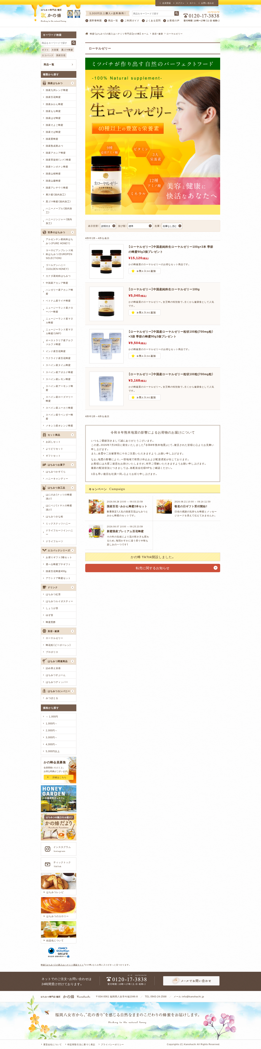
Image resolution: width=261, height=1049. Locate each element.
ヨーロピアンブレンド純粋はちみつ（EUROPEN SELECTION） (59, 254)
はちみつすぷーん (56, 675)
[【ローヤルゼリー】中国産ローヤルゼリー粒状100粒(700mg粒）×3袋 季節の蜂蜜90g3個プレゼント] (106, 361)
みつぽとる (52, 698)
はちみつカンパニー (59, 691)
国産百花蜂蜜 (53, 97)
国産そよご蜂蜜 (54, 125)
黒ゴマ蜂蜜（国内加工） (58, 201)
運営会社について (52, 1044)
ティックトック (62, 864)
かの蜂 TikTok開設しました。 (153, 556)
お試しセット (53, 441)
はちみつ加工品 (56, 487)
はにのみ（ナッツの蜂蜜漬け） (59, 496)
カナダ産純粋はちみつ (58, 275)
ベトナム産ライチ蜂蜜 (58, 300)
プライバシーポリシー (112, 1044)
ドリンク (53, 587)
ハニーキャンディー (57, 478)
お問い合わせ (207, 2)
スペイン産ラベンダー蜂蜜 (59, 416)
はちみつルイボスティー (59, 601)
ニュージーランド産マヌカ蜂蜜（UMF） (59, 331)
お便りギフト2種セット (59, 557)
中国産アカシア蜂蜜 (57, 282)
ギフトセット (53, 455)
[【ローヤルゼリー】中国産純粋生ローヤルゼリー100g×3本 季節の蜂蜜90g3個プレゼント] (106, 276)
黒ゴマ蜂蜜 (67, 49)
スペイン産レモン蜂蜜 (58, 379)
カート (193, 2)
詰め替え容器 (53, 668)
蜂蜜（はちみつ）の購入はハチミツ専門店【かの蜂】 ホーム (119, 33)
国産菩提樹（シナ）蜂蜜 (58, 159)
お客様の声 (173, 20)
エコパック (47, 55)
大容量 (55, 49)
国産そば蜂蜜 (53, 131)
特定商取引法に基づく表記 (81, 1044)
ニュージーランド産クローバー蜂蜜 (59, 309)
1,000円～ (51, 723)
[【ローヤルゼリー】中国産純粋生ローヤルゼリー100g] (106, 319)
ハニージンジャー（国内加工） (59, 221)
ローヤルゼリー (54, 638)
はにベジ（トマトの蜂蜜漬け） (59, 507)
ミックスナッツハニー (58, 523)
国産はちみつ (55, 83)
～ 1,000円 (52, 716)
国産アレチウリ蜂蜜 (57, 187)
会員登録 (166, 2)
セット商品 (54, 434)
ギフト (45, 49)
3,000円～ (51, 737)
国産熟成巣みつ (54, 145)
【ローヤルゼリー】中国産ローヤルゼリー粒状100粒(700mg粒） (171, 374)
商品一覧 (113, 20)
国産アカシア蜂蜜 (56, 152)
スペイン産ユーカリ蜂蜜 (59, 407)
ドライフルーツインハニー (59, 532)
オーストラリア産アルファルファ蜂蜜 (59, 342)
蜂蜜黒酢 (51, 622)
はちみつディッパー (57, 682)
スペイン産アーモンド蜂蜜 (59, 388)
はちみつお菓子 (56, 464)
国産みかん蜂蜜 (54, 104)
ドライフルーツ (54, 541)
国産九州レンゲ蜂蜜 (57, 90)
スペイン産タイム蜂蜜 (58, 365)
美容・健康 (157, 33)
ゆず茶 (49, 615)
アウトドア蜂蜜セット (58, 578)
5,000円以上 (53, 751)
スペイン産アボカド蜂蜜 (59, 372)
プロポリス (52, 652)
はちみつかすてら (56, 471)
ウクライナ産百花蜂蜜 (58, 358)
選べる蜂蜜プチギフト (58, 564)
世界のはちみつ (56, 232)
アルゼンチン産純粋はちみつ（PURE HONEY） (59, 241)
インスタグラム (62, 849)
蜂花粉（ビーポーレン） (58, 645)
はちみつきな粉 (54, 516)
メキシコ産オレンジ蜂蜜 (59, 425)
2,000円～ (51, 730)
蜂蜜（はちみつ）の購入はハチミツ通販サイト (62, 964)
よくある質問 (153, 20)
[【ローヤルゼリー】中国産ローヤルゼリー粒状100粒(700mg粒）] (106, 403)
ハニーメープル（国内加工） (59, 210)
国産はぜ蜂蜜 (53, 118)
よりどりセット (54, 448)
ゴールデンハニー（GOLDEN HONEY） (57, 267)
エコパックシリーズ (59, 550)
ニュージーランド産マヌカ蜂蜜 (59, 320)
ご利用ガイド (131, 20)
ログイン (180, 2)
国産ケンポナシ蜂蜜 (57, 166)
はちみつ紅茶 (53, 594)
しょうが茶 (52, 608)
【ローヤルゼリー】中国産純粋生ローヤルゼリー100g (164, 289)
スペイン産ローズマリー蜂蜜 (59, 398)
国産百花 (61, 55)
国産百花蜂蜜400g (56, 571)
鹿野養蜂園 (95, 20)
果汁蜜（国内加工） (56, 194)
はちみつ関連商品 (58, 661)
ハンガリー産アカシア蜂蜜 (59, 291)
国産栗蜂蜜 (52, 138)
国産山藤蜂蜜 (53, 180)
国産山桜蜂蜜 (53, 173)
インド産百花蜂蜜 (56, 351)
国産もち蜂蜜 (53, 111)
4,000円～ (51, 744)
